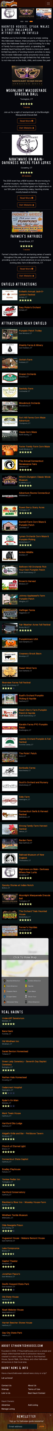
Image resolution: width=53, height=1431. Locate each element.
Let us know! (7, 1378)
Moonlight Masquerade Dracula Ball (26, 92)
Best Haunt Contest (36, 1393)
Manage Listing (8, 1409)
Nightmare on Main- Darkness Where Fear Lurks (26, 161)
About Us (32, 1385)
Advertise (6, 1405)
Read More (25, 121)
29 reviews (26, 176)
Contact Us (6, 1385)
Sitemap (5, 1389)
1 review (26, 107)
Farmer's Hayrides (26, 236)
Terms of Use (34, 1389)
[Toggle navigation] (48, 3)
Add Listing (33, 1405)
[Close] (50, 1415)
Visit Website (25, 128)
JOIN (41, 1426)
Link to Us (6, 1393)
